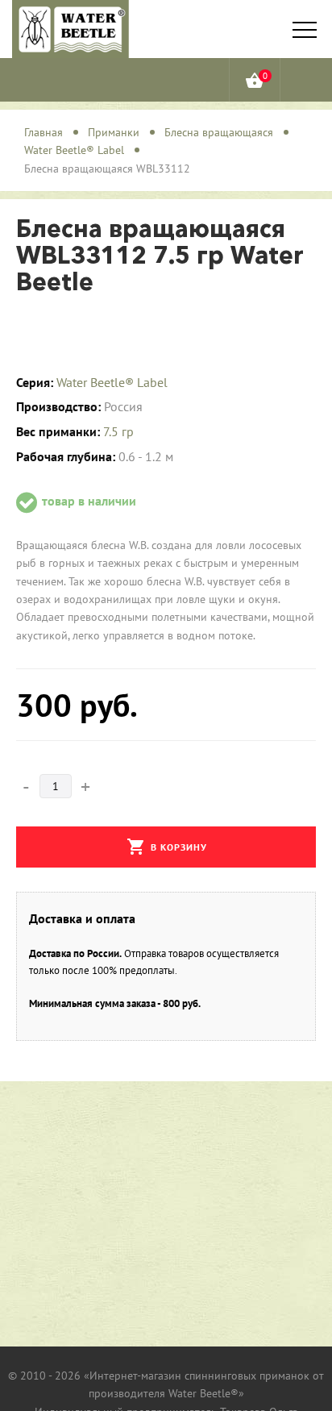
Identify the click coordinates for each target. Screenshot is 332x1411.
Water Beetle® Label (112, 382)
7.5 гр (118, 431)
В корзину (167, 846)
